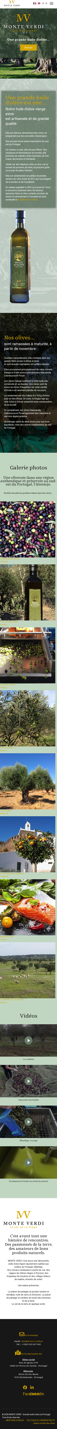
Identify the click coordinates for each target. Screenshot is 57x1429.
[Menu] (51, 3)
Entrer (28, 47)
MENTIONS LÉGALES (15, 1420)
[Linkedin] (46, 3)
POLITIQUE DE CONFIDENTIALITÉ (41, 1420)
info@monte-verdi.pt (27, 199)
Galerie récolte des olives (44, 1423)
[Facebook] (43, 3)
